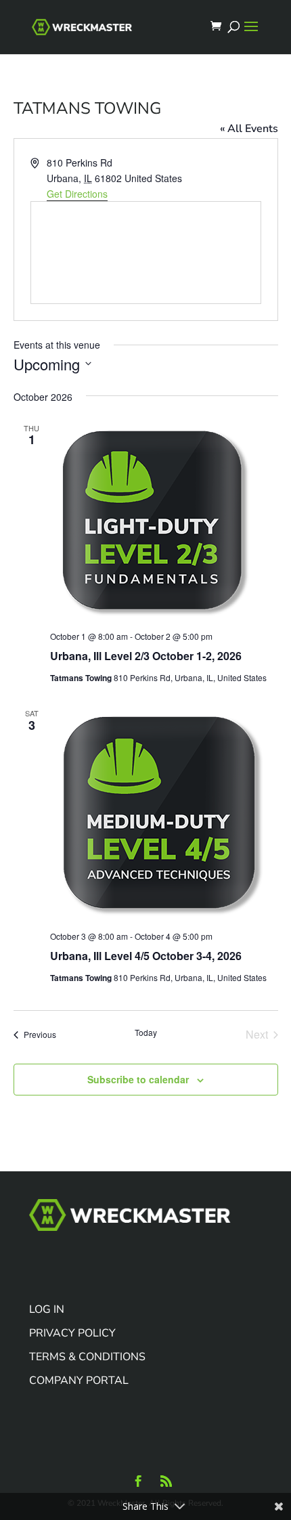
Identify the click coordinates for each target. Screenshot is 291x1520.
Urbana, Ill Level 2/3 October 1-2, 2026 (146, 656)
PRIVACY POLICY (72, 1333)
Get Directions (77, 193)
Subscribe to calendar (138, 1079)
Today (146, 1032)
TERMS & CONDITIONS (87, 1356)
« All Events (249, 128)
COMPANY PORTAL (79, 1380)
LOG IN (46, 1309)
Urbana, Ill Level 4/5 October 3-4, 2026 (146, 955)
